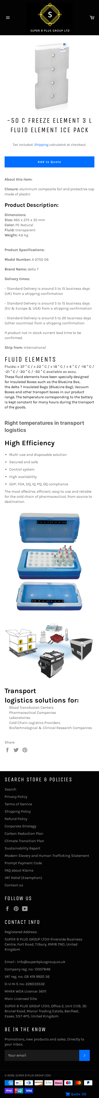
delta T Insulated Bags (29, 387)
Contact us (14, 885)
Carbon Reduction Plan (24, 833)
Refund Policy (16, 819)
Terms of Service (18, 804)
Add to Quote (49, 162)
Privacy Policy (16, 796)
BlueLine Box (68, 382)
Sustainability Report (22, 848)
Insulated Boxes (23, 382)
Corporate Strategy (20, 826)
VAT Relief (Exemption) (23, 877)
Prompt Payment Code (23, 863)
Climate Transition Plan (24, 841)
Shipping (41, 145)
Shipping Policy (18, 811)
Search (10, 789)
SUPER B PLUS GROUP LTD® (33, 1075)
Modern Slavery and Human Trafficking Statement (47, 855)
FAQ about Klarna (19, 870)
